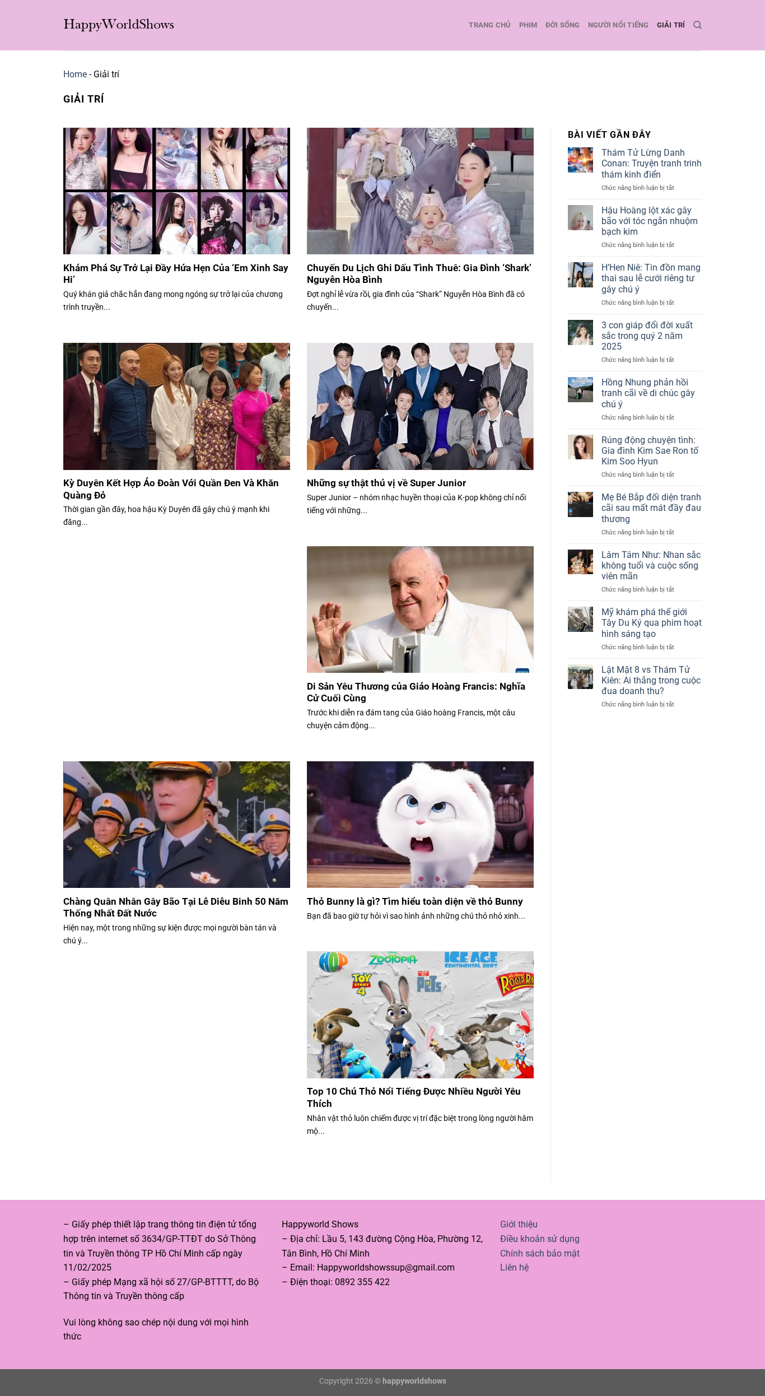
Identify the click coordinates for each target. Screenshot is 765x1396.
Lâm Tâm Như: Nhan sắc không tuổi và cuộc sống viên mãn (651, 565)
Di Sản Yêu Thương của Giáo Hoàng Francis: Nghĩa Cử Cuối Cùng (416, 692)
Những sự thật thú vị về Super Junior (386, 483)
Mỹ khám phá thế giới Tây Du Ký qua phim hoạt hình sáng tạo (651, 623)
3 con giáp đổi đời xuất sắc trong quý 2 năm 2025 (647, 336)
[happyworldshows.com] (119, 25)
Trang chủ (490, 25)
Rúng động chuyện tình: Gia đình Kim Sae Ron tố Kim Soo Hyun (649, 451)
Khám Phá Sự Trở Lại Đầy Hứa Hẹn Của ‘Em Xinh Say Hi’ (175, 274)
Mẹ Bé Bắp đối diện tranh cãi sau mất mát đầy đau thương (651, 508)
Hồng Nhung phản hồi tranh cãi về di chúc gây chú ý (648, 393)
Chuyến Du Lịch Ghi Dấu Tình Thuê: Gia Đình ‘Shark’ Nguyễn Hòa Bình (419, 274)
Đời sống (562, 25)
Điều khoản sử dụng (540, 1239)
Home (75, 74)
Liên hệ (514, 1267)
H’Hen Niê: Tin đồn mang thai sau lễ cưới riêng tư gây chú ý (651, 278)
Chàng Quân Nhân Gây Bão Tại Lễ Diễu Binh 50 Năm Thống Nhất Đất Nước (175, 907)
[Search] (697, 25)
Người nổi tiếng (618, 25)
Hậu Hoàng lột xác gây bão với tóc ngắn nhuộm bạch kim (649, 221)
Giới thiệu (519, 1224)
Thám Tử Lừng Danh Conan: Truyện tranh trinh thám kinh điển (651, 163)
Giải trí (671, 25)
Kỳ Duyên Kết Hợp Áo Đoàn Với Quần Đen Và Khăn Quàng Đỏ (171, 489)
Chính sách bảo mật (540, 1253)
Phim (528, 25)
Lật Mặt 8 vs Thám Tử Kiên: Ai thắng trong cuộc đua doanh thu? (651, 680)
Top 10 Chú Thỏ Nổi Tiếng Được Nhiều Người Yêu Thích (414, 1097)
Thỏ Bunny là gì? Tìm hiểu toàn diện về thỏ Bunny (415, 901)
